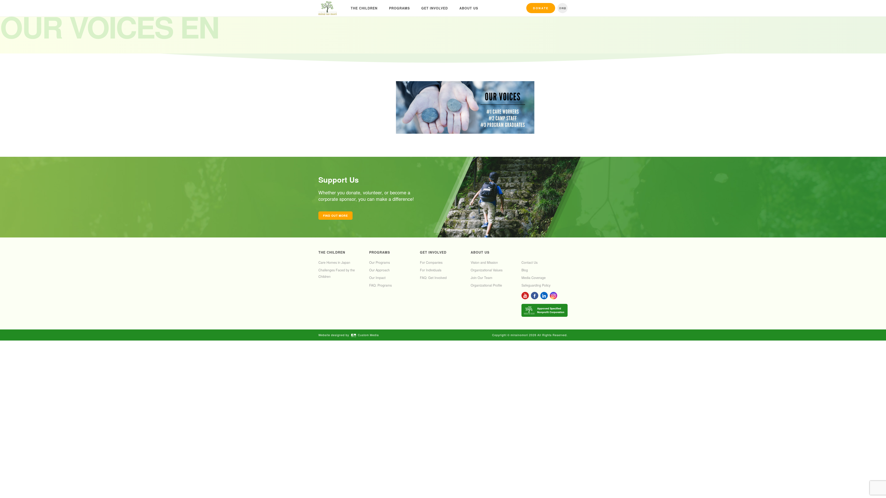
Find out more (335, 215)
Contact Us (529, 262)
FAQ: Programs (380, 285)
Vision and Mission (484, 262)
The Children (364, 8)
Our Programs (379, 262)
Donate (541, 8)
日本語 (562, 8)
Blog (524, 270)
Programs (399, 8)
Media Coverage (533, 277)
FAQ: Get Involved (433, 277)
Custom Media (368, 335)
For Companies (431, 262)
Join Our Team (481, 277)
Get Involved (434, 8)
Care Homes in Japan (334, 262)
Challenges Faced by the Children (336, 273)
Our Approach (379, 270)
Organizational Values (487, 270)
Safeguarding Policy (536, 285)
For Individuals (430, 270)
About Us (468, 8)
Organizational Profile (486, 285)
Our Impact (377, 277)
